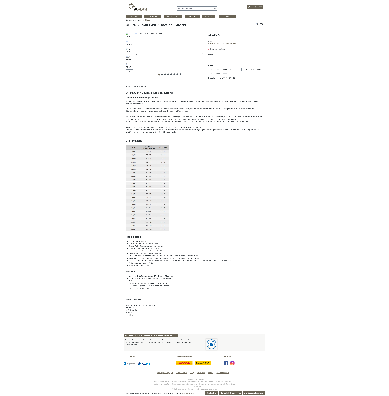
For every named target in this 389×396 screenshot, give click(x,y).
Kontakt (210, 373)
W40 (211, 73)
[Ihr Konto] (249, 7)
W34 (245, 69)
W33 (238, 69)
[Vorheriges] (136, 54)
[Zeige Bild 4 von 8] (168, 74)
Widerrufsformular (223, 373)
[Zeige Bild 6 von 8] (174, 74)
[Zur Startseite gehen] (136, 6)
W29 (218, 69)
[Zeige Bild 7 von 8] (177, 74)
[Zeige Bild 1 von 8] (159, 74)
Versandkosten (181, 373)
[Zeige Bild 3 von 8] (165, 74)
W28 (212, 69)
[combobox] (195, 8)
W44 (225, 74)
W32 (231, 69)
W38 (259, 69)
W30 (225, 69)
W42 (219, 74)
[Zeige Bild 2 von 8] (162, 74)
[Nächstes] (202, 54)
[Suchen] (214, 8)
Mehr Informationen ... (188, 393)
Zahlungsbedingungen (165, 373)
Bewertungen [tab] (141, 86)
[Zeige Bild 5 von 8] (171, 74)
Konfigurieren (211, 393)
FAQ (192, 373)
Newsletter (201, 373)
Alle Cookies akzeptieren (253, 393)
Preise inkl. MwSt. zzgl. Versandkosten (222, 43)
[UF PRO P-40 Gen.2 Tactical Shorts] (169, 54)
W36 (252, 69)
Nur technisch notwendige (231, 393)
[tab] (131, 86)
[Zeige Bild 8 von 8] (180, 74)
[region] (165, 54)
